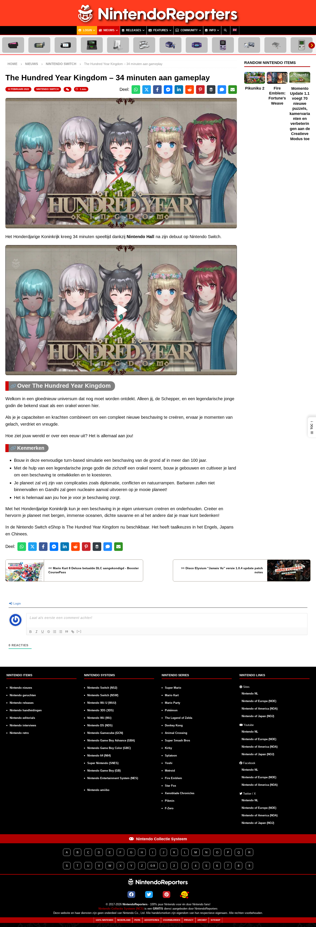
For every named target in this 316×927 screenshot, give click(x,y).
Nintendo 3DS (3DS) (100, 710)
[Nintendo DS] (144, 45)
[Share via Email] (232, 89)
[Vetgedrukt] (31, 631)
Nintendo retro (19, 733)
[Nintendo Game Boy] (301, 45)
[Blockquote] (67, 631)
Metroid (170, 770)
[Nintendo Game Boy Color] (223, 45)
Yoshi (168, 763)
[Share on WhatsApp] (136, 89)
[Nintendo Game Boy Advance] (196, 45)
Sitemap (215, 920)
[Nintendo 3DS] (91, 45)
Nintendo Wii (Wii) (99, 717)
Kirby (168, 748)
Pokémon (171, 710)
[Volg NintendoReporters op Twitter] (149, 894)
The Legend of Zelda (178, 717)
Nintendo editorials (22, 717)
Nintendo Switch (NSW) (102, 695)
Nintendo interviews (23, 725)
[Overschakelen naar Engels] (234, 30)
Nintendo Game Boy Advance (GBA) (111, 740)
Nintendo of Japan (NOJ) (258, 716)
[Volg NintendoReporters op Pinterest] (166, 894)
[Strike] (49, 631)
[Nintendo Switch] (39, 45)
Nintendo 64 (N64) (99, 755)
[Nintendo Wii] (118, 45)
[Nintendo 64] (249, 45)
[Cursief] (37, 631)
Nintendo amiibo (98, 790)
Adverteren (151, 920)
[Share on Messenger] (168, 89)
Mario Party (172, 702)
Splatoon (171, 755)
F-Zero (169, 808)
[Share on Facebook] (157, 89)
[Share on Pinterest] (200, 89)
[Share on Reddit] (189, 89)
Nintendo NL (250, 693)
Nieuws (109, 30)
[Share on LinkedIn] (179, 89)
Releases (133, 30)
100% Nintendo (104, 920)
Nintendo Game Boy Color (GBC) (109, 748)
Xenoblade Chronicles (179, 793)
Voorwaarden (171, 920)
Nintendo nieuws (21, 687)
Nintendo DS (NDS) (99, 725)
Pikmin (169, 800)
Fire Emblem (173, 778)
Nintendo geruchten (23, 695)
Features (160, 30)
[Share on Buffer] (211, 89)
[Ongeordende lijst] (61, 631)
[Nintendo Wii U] (65, 45)
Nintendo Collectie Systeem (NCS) (121, 908)
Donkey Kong (174, 725)
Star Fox (170, 785)
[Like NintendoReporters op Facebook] (131, 894)
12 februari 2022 (18, 89)
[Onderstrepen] (43, 631)
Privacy (188, 920)
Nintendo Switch (47, 89)
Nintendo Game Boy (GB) (104, 770)
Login (87, 30)
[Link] (73, 631)
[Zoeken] (225, 30)
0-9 (152, 865)
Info (212, 30)
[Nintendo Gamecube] (170, 45)
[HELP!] (184, 894)
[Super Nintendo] (275, 45)
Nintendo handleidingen (26, 710)
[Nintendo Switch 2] (13, 45)
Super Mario (173, 687)
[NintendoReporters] (158, 22)
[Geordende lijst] (55, 631)
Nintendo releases (22, 702)
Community (189, 30)
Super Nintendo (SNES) (102, 763)
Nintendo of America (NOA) (260, 708)
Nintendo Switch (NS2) (102, 687)
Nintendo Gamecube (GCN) (105, 733)
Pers (137, 920)
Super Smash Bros (177, 740)
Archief (202, 920)
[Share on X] (146, 89)
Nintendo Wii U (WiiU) (101, 702)
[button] (312, 427)
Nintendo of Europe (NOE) (259, 701)
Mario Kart (172, 695)
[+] (79, 631)
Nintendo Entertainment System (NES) (112, 778)
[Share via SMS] (222, 89)
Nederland (123, 920)
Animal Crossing (176, 733)
